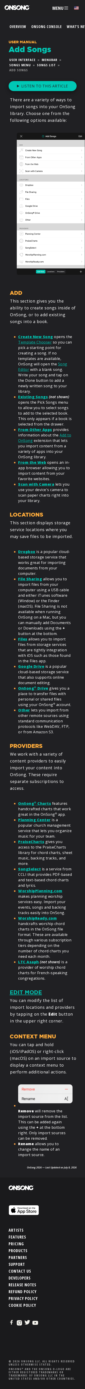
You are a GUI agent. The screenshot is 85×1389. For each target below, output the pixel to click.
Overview (18, 26)
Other (24, 710)
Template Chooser (35, 342)
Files (22, 639)
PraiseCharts (31, 841)
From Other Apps (35, 429)
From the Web (32, 462)
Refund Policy (22, 1291)
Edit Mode (26, 992)
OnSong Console (46, 26)
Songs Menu (20, 65)
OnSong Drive (33, 688)
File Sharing (30, 578)
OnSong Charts (34, 803)
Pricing (16, 1243)
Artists (16, 1230)
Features (17, 1237)
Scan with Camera (36, 484)
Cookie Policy (22, 1305)
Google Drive (31, 666)
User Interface (22, 59)
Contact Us (20, 1271)
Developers (20, 1278)
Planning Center (34, 819)
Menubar (49, 59)
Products (18, 1250)
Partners (18, 1257)
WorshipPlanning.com (40, 890)
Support (17, 1264)
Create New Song (35, 336)
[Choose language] (76, 8)
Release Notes (22, 1284)
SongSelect (29, 869)
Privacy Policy (23, 1298)
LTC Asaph (28, 961)
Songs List (46, 65)
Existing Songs (33, 396)
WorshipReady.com (37, 918)
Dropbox (26, 551)
